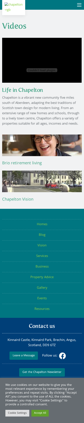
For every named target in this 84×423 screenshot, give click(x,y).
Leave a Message (24, 355)
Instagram (71, 355)
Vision (42, 246)
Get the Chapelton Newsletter (41, 372)
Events (42, 298)
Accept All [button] (40, 413)
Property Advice (42, 277)
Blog (42, 235)
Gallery (42, 288)
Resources (42, 309)
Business (42, 267)
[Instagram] (71, 355)
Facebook (62, 355)
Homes (42, 224)
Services (42, 256)
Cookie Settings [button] (17, 413)
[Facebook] (62, 355)
